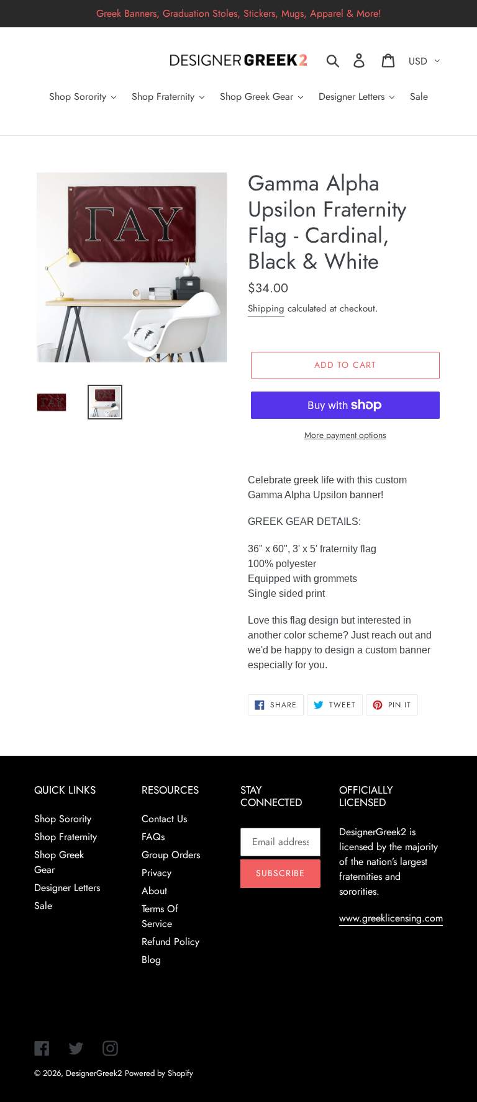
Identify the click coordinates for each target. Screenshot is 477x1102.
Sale (43, 905)
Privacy (156, 873)
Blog (151, 959)
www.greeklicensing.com (391, 918)
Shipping (266, 308)
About (154, 891)
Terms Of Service (160, 916)
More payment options (345, 435)
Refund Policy (170, 941)
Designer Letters (67, 887)
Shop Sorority (62, 819)
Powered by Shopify (159, 1073)
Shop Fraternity (65, 837)
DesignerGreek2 (94, 1073)
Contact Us (164, 819)
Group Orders (171, 855)
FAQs (153, 837)
